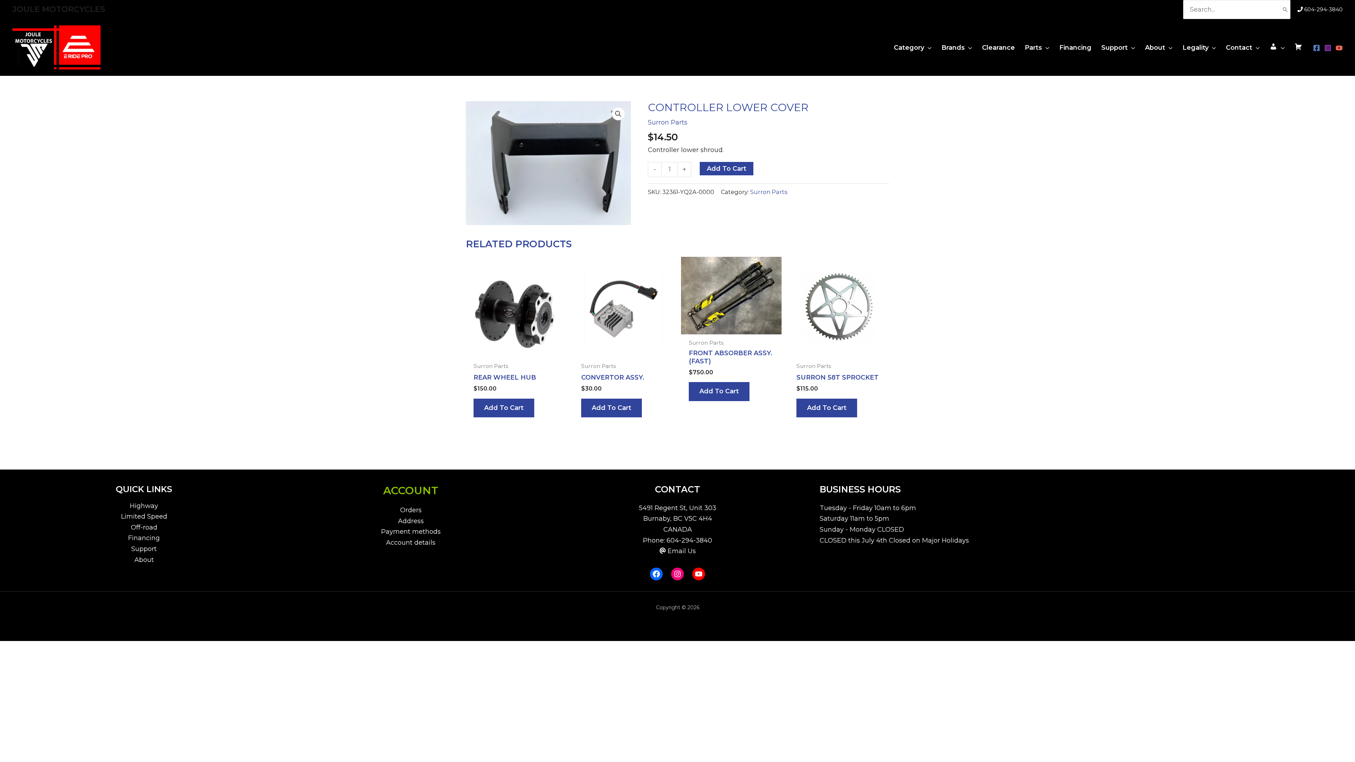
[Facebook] (1316, 48)
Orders (411, 510)
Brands (953, 48)
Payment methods (411, 532)
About (1155, 48)
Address (411, 521)
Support (1114, 48)
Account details (410, 542)
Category (909, 48)
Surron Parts (667, 122)
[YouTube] (1339, 48)
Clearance (998, 48)
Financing (1075, 48)
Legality (1195, 48)
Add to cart (726, 169)
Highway (144, 506)
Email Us (682, 551)
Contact (1239, 48)
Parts (1033, 48)
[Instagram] (1327, 48)
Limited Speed (144, 516)
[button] (618, 114)
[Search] (1285, 9)
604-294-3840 (1323, 9)
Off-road (144, 527)
